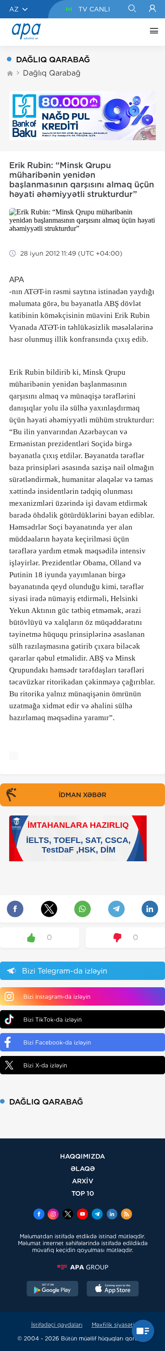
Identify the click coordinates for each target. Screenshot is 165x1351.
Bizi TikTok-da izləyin (52, 1019)
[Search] (132, 9)
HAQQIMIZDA (82, 1156)
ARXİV (83, 1181)
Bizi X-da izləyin (45, 1065)
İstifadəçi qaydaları (56, 1324)
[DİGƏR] (151, 32)
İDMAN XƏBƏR (82, 795)
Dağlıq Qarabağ (52, 73)
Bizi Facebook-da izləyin (57, 1042)
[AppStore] (113, 1289)
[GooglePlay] (53, 1289)
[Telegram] (97, 1215)
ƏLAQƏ (83, 1168)
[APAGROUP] (82, 1267)
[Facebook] (38, 1215)
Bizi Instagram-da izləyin (56, 996)
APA (16, 279)
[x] (67, 1215)
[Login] (152, 9)
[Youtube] (82, 1215)
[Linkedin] (111, 1215)
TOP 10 (83, 1193)
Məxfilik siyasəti (113, 1324)
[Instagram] (53, 1215)
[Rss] (126, 1215)
